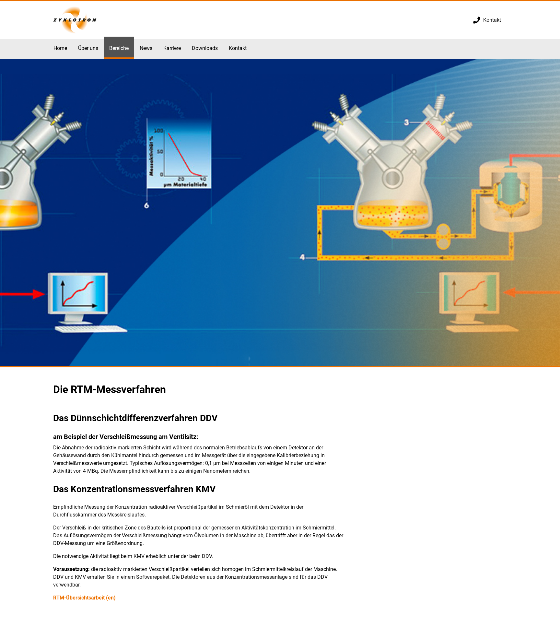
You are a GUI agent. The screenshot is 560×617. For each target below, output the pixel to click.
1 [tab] (280, 366)
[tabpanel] (280, 213)
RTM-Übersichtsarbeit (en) (84, 598)
